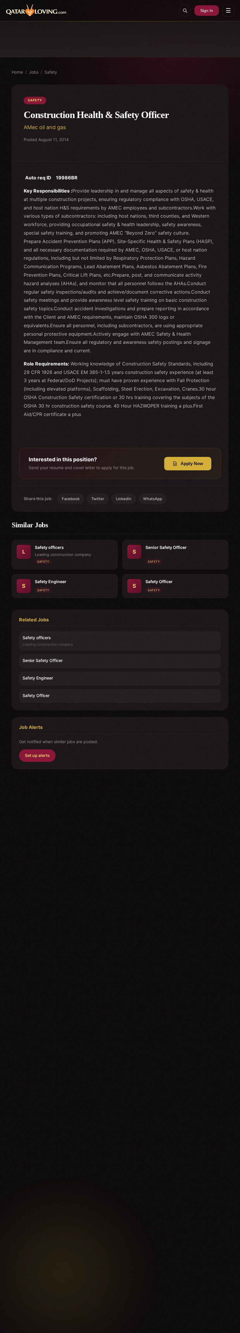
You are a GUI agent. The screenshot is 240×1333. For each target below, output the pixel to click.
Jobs (33, 72)
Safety (50, 72)
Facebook (71, 498)
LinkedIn (123, 498)
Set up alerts (37, 755)
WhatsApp (152, 498)
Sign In (206, 10)
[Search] (185, 10)
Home (17, 72)
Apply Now (192, 463)
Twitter (97, 498)
